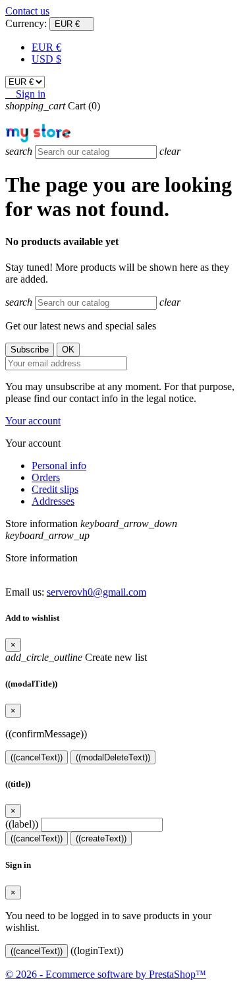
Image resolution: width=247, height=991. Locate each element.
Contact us (27, 10)
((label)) (21, 824)
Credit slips (55, 489)
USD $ (46, 59)
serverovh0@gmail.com (96, 592)
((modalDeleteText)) (113, 757)
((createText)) (101, 838)
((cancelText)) (37, 757)
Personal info (59, 465)
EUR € (46, 47)
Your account (33, 420)
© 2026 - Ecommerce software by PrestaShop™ (105, 974)
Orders (46, 477)
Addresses (53, 501)
